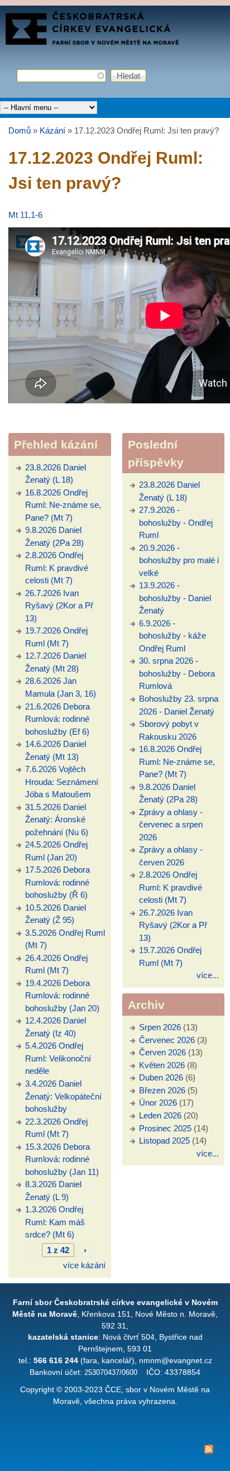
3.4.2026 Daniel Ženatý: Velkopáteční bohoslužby (63, 1096)
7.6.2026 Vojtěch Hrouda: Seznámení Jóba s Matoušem (61, 781)
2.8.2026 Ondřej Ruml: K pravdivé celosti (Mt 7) (56, 567)
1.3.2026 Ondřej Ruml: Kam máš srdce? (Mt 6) (55, 1222)
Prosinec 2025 (165, 1128)
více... (208, 975)
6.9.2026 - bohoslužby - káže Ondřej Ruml (172, 635)
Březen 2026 (162, 1090)
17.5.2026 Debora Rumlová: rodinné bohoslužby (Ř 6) (57, 882)
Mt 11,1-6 (25, 215)
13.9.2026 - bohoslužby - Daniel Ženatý (175, 597)
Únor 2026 (158, 1102)
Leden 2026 (160, 1115)
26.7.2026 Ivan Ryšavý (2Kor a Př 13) (59, 605)
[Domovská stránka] (92, 41)
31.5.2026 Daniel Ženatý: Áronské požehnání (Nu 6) (56, 819)
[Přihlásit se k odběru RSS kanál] (115, 1451)
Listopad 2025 (164, 1140)
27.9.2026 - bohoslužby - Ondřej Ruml (176, 522)
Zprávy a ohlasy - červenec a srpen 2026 (171, 824)
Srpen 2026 (160, 1027)
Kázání (52, 130)
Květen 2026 (162, 1065)
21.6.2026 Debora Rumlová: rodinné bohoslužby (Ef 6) (57, 719)
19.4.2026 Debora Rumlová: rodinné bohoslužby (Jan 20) (62, 995)
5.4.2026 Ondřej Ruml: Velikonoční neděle (58, 1058)
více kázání (84, 1265)
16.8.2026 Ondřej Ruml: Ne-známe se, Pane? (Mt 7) (63, 505)
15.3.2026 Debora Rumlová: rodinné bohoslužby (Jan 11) (62, 1159)
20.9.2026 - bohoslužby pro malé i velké (179, 560)
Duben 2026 (161, 1077)
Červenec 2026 (167, 1040)
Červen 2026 (162, 1052)
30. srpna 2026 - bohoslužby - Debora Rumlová (177, 673)
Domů (19, 130)
